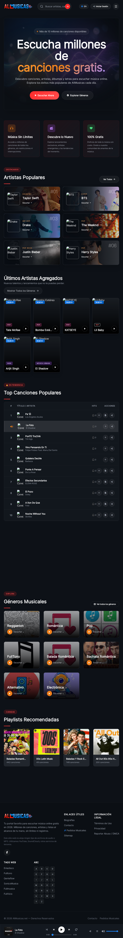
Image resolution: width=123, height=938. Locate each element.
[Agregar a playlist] (99, 415)
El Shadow (30, 428)
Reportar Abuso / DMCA (106, 833)
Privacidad (99, 828)
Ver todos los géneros (106, 604)
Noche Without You (35, 513)
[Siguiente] (69, 929)
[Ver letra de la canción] (105, 415)
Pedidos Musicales (76, 830)
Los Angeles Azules (34, 417)
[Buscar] (67, 6)
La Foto (30, 425)
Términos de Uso (103, 823)
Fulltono (8, 873)
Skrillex (28, 516)
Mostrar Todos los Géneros (21, 290)
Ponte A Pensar (33, 469)
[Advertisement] (32, 570)
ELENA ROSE (31, 483)
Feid (27, 505)
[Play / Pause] (61, 929)
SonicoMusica (11, 883)
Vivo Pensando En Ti (36, 447)
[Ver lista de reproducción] (97, 931)
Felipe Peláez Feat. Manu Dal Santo (41, 450)
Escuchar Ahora (46, 95)
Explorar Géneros (79, 95)
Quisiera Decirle (33, 458)
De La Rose (30, 472)
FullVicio (8, 893)
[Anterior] (53, 929)
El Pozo (29, 491)
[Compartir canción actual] (90, 931)
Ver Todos (107, 179)
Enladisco (9, 868)
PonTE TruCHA (33, 436)
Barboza (29, 461)
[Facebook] (7, 852)
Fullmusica (9, 888)
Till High (29, 439)
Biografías (69, 820)
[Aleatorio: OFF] (46, 929)
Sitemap (68, 835)
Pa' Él (28, 414)
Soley (27, 494)
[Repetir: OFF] (76, 929)
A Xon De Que (32, 502)
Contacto (69, 825)
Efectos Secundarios (36, 480)
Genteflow (9, 878)
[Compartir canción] (112, 415)
